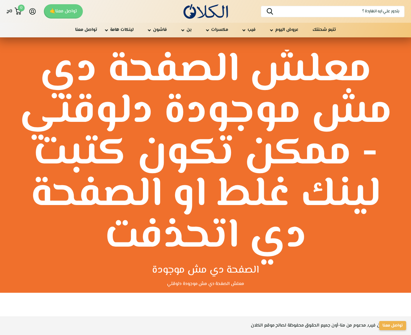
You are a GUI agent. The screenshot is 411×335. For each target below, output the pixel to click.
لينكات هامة (122, 29)
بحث (270, 11)
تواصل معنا (86, 29)
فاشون (160, 29)
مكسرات (219, 29)
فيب (252, 29)
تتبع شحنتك (324, 29)
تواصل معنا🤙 (63, 11)
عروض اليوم (286, 29)
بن (189, 29)
